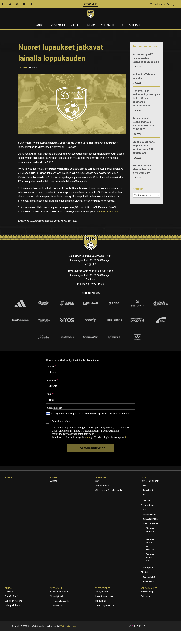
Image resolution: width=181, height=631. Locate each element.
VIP (144, 495)
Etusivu (9, 477)
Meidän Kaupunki (61, 601)
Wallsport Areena (13, 601)
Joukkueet (58, 25)
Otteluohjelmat (148, 505)
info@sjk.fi (90, 264)
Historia (9, 591)
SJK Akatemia (102, 485)
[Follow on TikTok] (31, 4)
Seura (91, 25)
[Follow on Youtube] (24, 4)
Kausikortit (148, 490)
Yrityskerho (58, 605)
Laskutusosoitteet (104, 596)
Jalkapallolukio (12, 605)
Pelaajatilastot (149, 581)
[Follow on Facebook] (3, 4)
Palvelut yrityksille (59, 591)
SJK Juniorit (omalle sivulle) (109, 490)
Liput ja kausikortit (150, 481)
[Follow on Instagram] (17, 4)
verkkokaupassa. (109, 211)
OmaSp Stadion (12, 596)
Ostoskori (145, 596)
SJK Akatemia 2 (150, 519)
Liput (145, 486)
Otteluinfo (146, 500)
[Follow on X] (10, 4)
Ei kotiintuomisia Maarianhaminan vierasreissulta (142, 169)
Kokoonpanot (147, 567)
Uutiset (41, 25)
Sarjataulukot (149, 577)
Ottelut (76, 25)
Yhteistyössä (56, 596)
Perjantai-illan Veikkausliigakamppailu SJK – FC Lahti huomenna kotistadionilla (147, 98)
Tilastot (144, 572)
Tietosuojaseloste (104, 605)
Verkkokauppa (157, 4)
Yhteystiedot (131, 25)
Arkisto (53, 481)
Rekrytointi (100, 601)
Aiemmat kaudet (150, 523)
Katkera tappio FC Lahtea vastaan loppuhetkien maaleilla (146, 58)
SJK (97, 481)
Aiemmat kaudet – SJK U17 (150, 557)
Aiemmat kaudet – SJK (150, 531)
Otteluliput (90, 4)
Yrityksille (108, 25)
